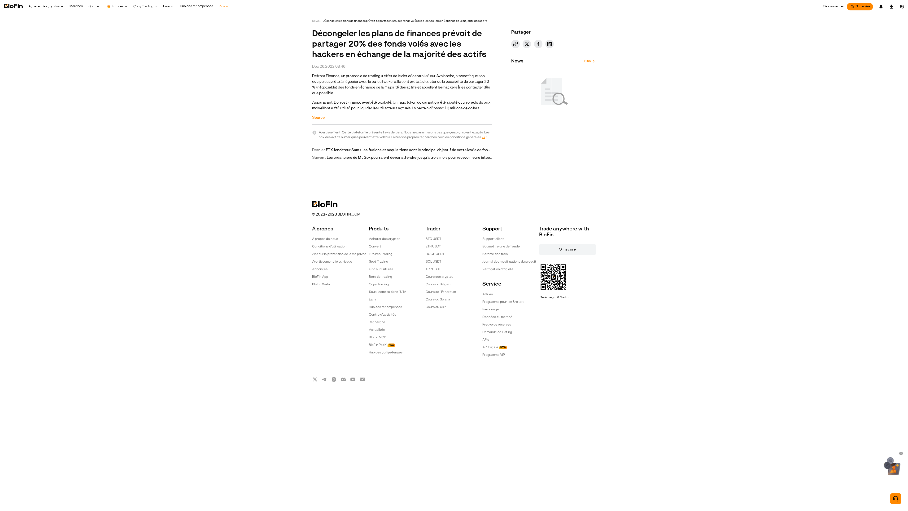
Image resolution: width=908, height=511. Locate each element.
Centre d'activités (382, 315)
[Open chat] (895, 498)
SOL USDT (433, 262)
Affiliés (487, 294)
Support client (493, 239)
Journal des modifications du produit (509, 262)
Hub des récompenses (385, 307)
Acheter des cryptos (384, 239)
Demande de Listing (497, 332)
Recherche (377, 322)
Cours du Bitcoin (438, 284)
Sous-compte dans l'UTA (387, 292)
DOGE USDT (435, 254)
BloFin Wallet (322, 284)
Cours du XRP (436, 307)
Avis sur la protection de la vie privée (339, 254)
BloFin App (320, 277)
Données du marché (497, 317)
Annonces (319, 269)
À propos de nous (325, 239)
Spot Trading (378, 262)
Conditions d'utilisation (329, 246)
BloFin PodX (381, 345)
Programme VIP (493, 355)
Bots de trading (380, 277)
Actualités (377, 330)
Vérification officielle (497, 269)
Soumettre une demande (501, 246)
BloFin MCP (377, 337)
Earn (372, 299)
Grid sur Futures (381, 269)
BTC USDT (433, 239)
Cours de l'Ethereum (441, 292)
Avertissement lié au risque (332, 262)
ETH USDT (433, 246)
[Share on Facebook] (538, 44)
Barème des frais (495, 254)
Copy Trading (379, 284)
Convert (375, 246)
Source (318, 118)
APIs (485, 340)
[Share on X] (527, 44)
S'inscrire (863, 6)
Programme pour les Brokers (503, 302)
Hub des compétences (385, 352)
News (315, 21)
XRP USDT (433, 269)
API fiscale (494, 347)
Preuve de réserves (496, 324)
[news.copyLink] (515, 44)
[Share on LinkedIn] (549, 44)
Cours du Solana (438, 299)
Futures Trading (380, 254)
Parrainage (490, 309)
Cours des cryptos (439, 277)
